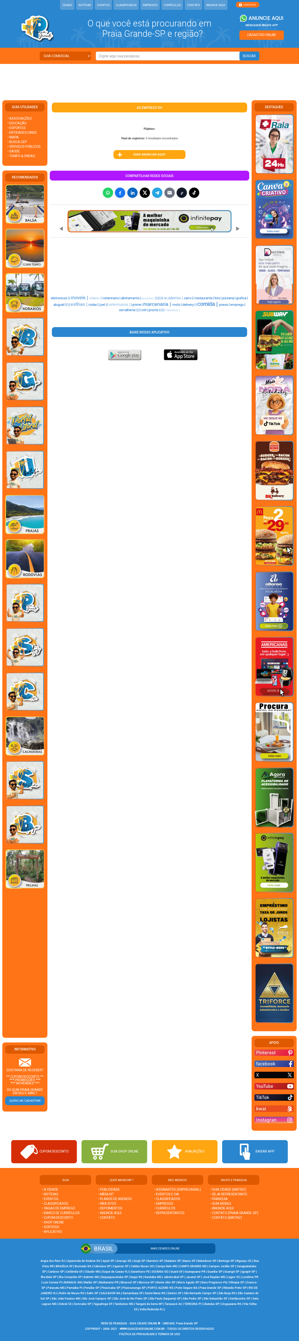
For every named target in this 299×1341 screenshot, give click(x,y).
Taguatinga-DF (102, 1304)
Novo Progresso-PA (214, 1282)
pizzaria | (229, 298)
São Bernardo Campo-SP (200, 1293)
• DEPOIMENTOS (110, 1208)
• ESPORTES (16, 128)
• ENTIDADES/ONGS (22, 132)
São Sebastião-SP (215, 1298)
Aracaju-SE (123, 1261)
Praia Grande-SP (210, 1287)
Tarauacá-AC (173, 1304)
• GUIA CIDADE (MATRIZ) (228, 1189)
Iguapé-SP (248, 1271)
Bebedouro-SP (207, 1261)
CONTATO (193, 5)
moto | (177, 305)
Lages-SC (233, 1277)
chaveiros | (172, 310)
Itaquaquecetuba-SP (114, 1277)
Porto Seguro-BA (186, 1287)
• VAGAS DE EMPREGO (58, 1208)
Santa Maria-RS (155, 1293)
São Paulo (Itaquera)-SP (165, 1298)
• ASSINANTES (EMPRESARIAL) (177, 1189)
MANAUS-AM (73, 1282)
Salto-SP (92, 1293)
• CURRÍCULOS (164, 1208)
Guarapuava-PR (195, 1271)
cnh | (145, 310)
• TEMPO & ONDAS (21, 156)
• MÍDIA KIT (106, 1194)
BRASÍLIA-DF (64, 1266)
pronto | (155, 310)
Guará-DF (177, 1271)
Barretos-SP (155, 1261)
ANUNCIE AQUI (215, 5)
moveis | (80, 297)
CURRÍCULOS (172, 5)
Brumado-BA (83, 1266)
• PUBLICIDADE (109, 1189)
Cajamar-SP (121, 1266)
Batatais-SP (173, 1261)
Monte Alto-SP (165, 1282)
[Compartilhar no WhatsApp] (108, 193)
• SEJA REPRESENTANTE (229, 1194)
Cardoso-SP (56, 1271)
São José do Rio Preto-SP (130, 1298)
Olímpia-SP (236, 1282)
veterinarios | (120, 305)
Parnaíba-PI (74, 1287)
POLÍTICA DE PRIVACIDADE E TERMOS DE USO (149, 1334)
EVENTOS (103, 5)
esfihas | (80, 304)
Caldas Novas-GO (142, 1266)
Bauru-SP (189, 1261)
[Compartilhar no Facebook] (120, 193)
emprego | (237, 305)
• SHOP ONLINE (53, 1222)
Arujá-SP (139, 1261)
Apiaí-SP (108, 1261)
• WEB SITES (107, 1203)
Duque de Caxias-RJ (115, 1271)
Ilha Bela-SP (49, 1277)
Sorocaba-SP (82, 1304)
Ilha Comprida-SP (70, 1277)
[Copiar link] (182, 193)
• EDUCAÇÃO (17, 123)
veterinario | (112, 298)
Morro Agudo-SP (188, 1282)
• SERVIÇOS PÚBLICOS (24, 146)
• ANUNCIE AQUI (109, 1213)
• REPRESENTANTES (169, 1213)
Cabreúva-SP (102, 1266)
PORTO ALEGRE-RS (160, 1287)
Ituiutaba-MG (153, 1277)
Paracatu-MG (56, 1287)
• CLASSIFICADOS (55, 1203)
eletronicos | (60, 298)
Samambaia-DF (132, 1293)
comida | (208, 304)
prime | (137, 305)
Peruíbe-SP (91, 1287)
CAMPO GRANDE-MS (193, 1266)
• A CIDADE (50, 1189)
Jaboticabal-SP (174, 1277)
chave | (95, 298)
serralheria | (128, 310)
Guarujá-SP (231, 1271)
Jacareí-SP (193, 1277)
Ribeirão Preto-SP (235, 1287)
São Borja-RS (227, 1293)
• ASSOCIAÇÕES (19, 118)
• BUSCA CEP (17, 142)
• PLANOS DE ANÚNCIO (115, 1199)
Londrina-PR (250, 1277)
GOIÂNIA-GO (160, 1271)
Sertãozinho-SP (240, 1298)
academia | (174, 298)
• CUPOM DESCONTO (57, 1217)
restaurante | (205, 298)
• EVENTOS (50, 1199)
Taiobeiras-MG (123, 1304)
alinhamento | (131, 298)
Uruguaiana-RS (231, 1304)
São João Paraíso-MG (66, 1298)
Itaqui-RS (136, 1277)
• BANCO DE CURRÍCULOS (61, 1213)
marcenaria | (157, 304)
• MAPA (13, 137)
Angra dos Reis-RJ (52, 1261)
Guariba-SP (214, 1271)
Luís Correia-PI (52, 1282)
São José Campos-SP (96, 1298)
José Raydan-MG (214, 1277)
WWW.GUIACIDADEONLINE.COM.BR (142, 1328)
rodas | (94, 305)
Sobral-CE (65, 1304)
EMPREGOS (150, 5)
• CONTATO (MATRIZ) (226, 1217)
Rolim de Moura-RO (72, 1293)
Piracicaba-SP (110, 1287)
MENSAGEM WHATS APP (262, 25)
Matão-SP (90, 1282)
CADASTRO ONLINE (261, 35)
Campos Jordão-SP (222, 1266)
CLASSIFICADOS (126, 5)
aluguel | (59, 305)
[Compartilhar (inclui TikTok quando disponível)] (194, 193)
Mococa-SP (146, 1282)
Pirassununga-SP (134, 1287)
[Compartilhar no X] (145, 193)
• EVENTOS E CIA (166, 1194)
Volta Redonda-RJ (152, 1309)
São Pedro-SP (192, 1298)
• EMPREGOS (163, 1203)
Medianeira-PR (108, 1282)
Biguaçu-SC (244, 1261)
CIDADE (67, 5)
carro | (189, 298)
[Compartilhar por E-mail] (169, 193)
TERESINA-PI (192, 1304)
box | (218, 298)
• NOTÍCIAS (50, 1194)
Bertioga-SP (226, 1261)
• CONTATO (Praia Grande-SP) (234, 1213)
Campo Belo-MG (166, 1266)
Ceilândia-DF (74, 1271)
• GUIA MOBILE (220, 1203)
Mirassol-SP (129, 1282)
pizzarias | (148, 298)
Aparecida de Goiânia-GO (83, 1261)
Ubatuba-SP (211, 1304)
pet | (103, 305)
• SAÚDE (13, 151)
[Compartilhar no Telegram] (157, 193)
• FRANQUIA (219, 1199)
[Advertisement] (149, 79)
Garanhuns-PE (140, 1271)
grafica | (242, 298)
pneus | (224, 305)
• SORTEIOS (50, 1227)
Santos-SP (174, 1293)
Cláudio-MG (92, 1271)
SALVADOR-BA (110, 1293)
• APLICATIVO (52, 1232)
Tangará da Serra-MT (149, 1304)
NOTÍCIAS (84, 5)
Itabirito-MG (91, 1277)
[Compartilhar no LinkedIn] (132, 193)
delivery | (189, 305)
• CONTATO (106, 1217)
